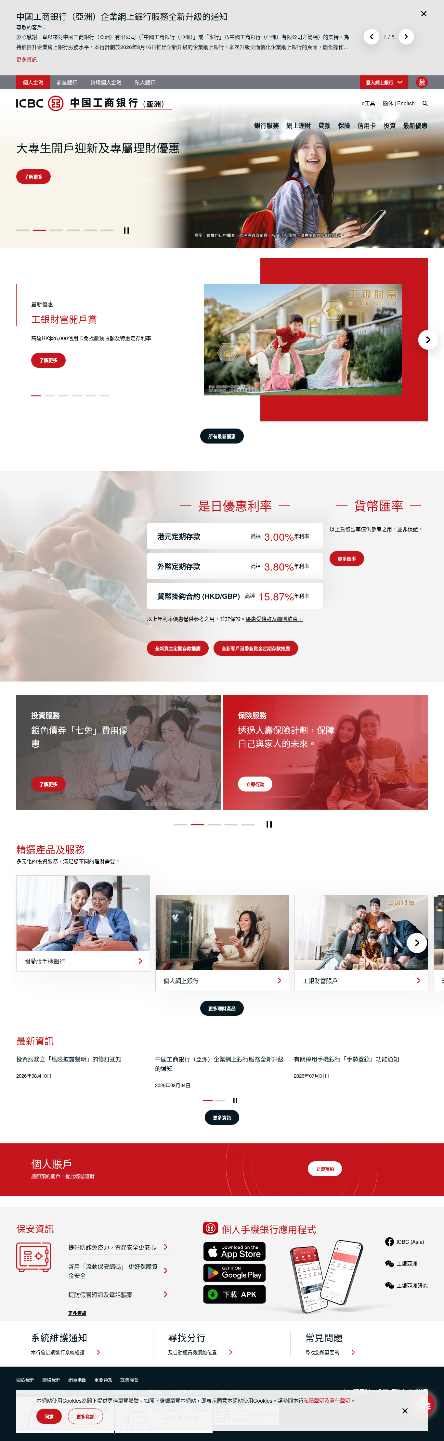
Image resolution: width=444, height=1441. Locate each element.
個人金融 (33, 82)
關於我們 (25, 1379)
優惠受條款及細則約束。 (274, 619)
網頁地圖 (77, 1379)
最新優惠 (415, 125)
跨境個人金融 (106, 82)
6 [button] (107, 230)
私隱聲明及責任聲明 (327, 1400)
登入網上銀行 (379, 82)
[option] (183, 36)
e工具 (368, 103)
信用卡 (367, 125)
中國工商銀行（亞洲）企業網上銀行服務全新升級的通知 (122, 16)
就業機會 (129, 1379)
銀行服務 (266, 125)
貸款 (324, 125)
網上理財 (298, 125)
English (406, 103)
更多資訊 (26, 59)
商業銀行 (67, 82)
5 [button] (90, 230)
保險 (344, 125)
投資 (390, 125)
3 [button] (56, 230)
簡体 (388, 103)
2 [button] (39, 230)
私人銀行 (145, 82)
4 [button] (73, 230)
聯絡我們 (51, 1379)
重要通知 (103, 1379)
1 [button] (22, 230)
